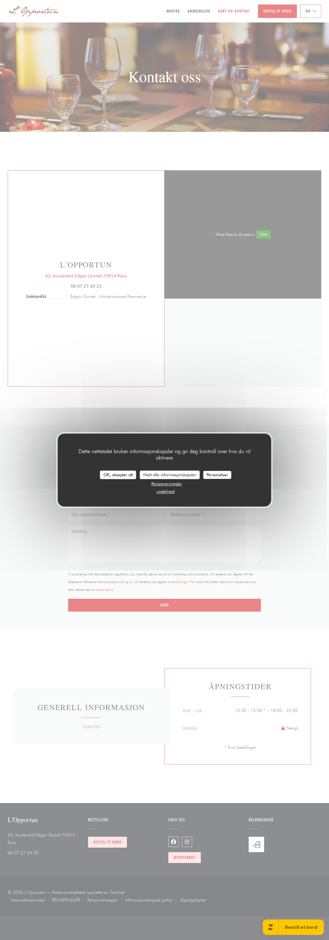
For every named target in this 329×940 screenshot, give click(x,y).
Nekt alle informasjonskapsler (169, 474)
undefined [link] (165, 491)
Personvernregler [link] (166, 483)
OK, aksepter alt (118, 474)
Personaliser (217, 474)
